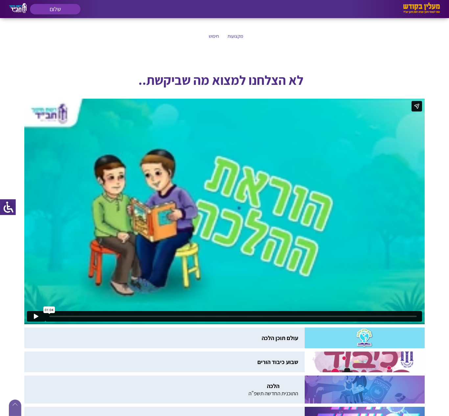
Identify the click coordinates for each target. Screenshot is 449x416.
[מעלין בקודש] (421, 11)
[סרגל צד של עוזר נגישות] (8, 207)
